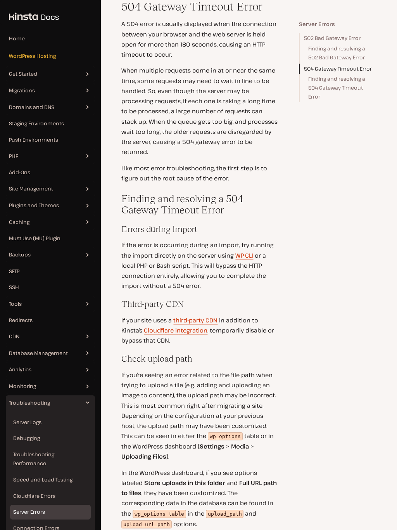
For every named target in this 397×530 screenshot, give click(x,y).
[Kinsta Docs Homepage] (29, 12)
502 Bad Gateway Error (332, 38)
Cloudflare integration (175, 330)
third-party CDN (195, 320)
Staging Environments (36, 123)
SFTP (14, 271)
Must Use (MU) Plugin (34, 238)
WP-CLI (244, 255)
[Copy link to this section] (115, 6)
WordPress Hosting (32, 55)
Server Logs (27, 422)
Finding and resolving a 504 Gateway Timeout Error (336, 87)
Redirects (21, 320)
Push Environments (33, 139)
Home (17, 38)
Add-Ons (19, 172)
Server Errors (29, 511)
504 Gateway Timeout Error (338, 68)
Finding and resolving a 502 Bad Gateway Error (336, 53)
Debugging (26, 438)
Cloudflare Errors (34, 495)
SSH (14, 287)
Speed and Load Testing (42, 479)
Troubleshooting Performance (33, 459)
